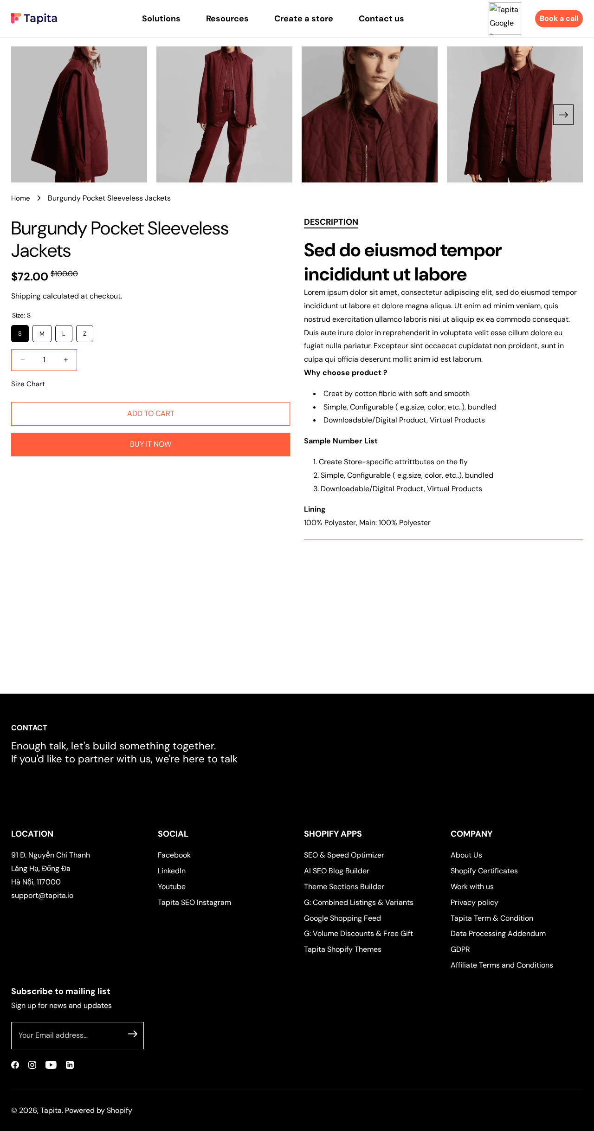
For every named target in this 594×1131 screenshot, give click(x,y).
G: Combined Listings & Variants (358, 902)
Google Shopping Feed (342, 918)
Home (20, 198)
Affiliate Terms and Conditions (502, 965)
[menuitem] (161, 18)
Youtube (172, 886)
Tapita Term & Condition (492, 918)
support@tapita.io (42, 895)
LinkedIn (172, 871)
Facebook (174, 855)
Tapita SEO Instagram (194, 902)
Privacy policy (474, 902)
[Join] (132, 1034)
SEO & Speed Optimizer (344, 855)
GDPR (460, 949)
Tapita (51, 1110)
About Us (466, 855)
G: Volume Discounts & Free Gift (358, 933)
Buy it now (150, 444)
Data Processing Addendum (498, 933)
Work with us (472, 886)
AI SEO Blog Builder (336, 871)
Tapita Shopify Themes (342, 949)
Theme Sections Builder (344, 886)
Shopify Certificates (484, 871)
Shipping (26, 296)
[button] (563, 114)
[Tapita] (34, 18)
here (194, 759)
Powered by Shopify (98, 1110)
